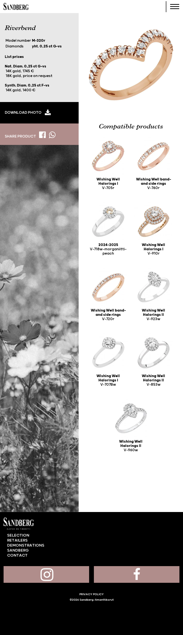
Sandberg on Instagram (46, 574)
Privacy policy (91, 594)
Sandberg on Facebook (136, 574)
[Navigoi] (174, 6)
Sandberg (16, 6)
